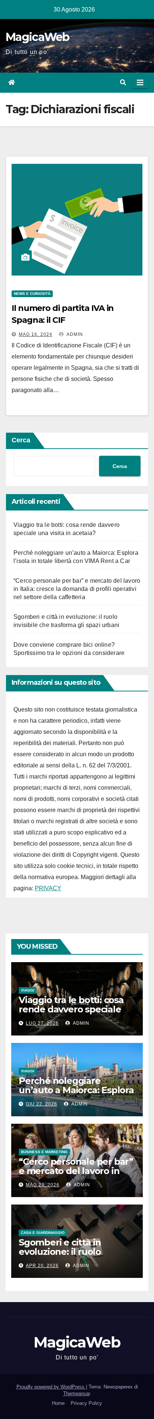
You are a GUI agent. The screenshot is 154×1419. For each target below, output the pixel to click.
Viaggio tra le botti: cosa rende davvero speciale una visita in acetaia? (71, 1009)
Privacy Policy (86, 1403)
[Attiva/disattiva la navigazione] (140, 82)
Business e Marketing (44, 1152)
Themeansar (76, 1393)
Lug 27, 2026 (42, 1023)
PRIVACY (48, 888)
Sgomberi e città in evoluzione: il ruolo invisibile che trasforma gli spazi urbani (76, 1256)
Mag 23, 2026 (42, 1184)
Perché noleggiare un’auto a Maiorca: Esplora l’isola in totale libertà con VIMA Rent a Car (76, 1094)
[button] (123, 82)
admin (74, 334)
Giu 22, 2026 (41, 1104)
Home (58, 1403)
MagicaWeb (38, 37)
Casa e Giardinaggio (43, 1233)
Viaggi (27, 990)
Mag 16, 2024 (35, 334)
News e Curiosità (32, 294)
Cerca (21, 440)
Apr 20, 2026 (42, 1265)
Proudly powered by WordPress (51, 1387)
